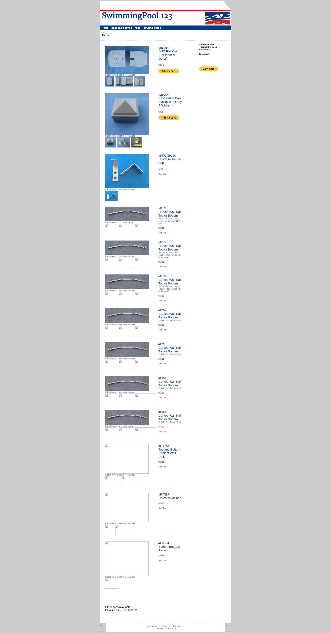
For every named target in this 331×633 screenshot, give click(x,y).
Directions (165, 626)
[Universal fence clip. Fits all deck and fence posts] (111, 199)
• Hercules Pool (206, 44)
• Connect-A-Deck (208, 47)
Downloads (204, 54)
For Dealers (152, 626)
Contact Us (178, 626)
